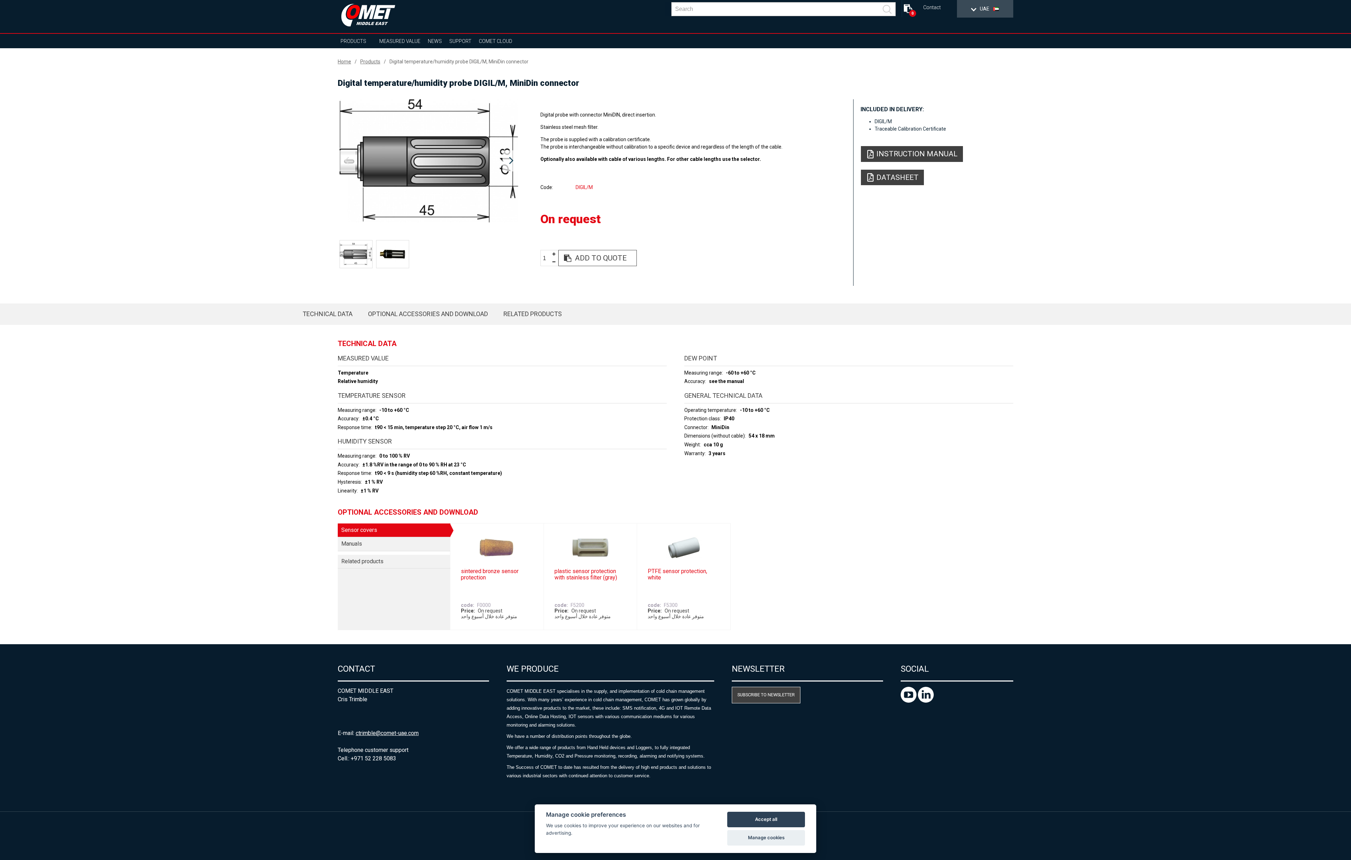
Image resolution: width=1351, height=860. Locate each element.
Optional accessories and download (428, 314)
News (435, 41)
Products (353, 41)
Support (460, 41)
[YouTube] (909, 700)
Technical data (328, 314)
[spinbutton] (547, 258)
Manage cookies (766, 837)
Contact (932, 8)
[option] (429, 160)
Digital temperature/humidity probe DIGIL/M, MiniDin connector (458, 61)
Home (344, 61)
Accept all (766, 819)
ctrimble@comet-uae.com (387, 733)
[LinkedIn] (926, 700)
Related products (532, 314)
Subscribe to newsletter (766, 694)
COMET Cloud (495, 41)
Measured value (399, 41)
